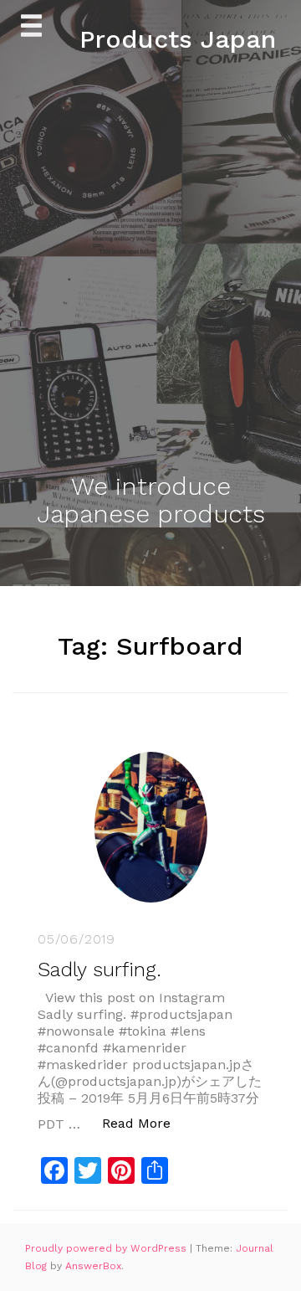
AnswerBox (93, 1266)
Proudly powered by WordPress (107, 1248)
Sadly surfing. (99, 969)
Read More (145, 1122)
